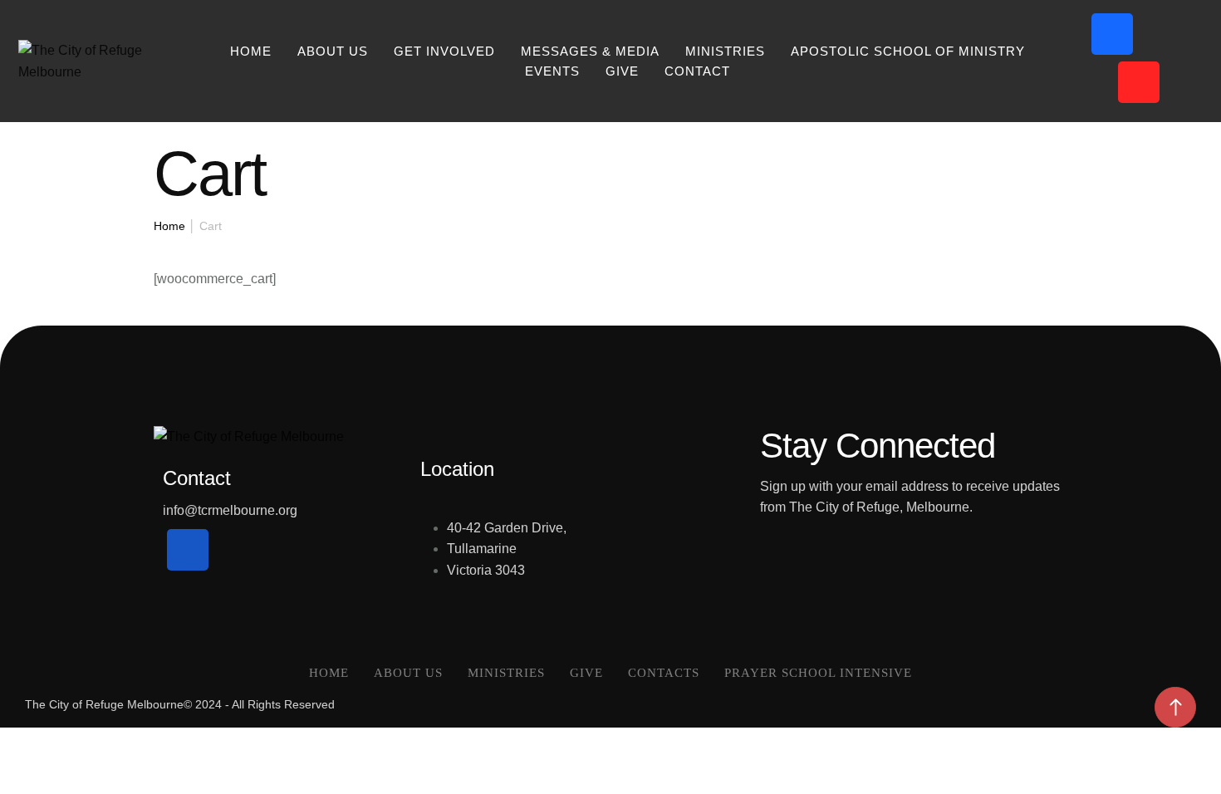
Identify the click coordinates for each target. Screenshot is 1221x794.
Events (552, 71)
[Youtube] (1139, 82)
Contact (697, 71)
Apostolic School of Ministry (908, 51)
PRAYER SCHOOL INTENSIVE (818, 672)
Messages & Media (590, 51)
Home (251, 51)
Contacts (663, 672)
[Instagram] (1165, 34)
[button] (1175, 707)
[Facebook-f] (1112, 34)
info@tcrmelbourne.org (230, 510)
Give (622, 71)
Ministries (506, 672)
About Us (332, 51)
